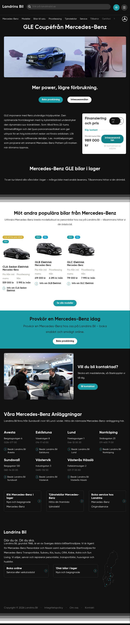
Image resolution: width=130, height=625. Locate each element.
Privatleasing (55, 19)
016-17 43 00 (42, 442)
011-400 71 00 (106, 442)
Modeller (26, 19)
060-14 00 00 (11, 470)
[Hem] (13, 6)
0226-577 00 (10, 442)
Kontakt (89, 608)
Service (83, 19)
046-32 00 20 (74, 442)
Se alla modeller (65, 303)
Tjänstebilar (71, 19)
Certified (106, 19)
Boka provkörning (51, 100)
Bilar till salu (39, 19)
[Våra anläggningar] (112, 566)
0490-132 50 (42, 470)
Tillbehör (94, 19)
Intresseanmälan (79, 100)
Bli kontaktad (87, 386)
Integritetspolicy (53, 608)
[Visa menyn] (124, 7)
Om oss (74, 608)
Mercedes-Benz (11, 19)
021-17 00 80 (74, 470)
